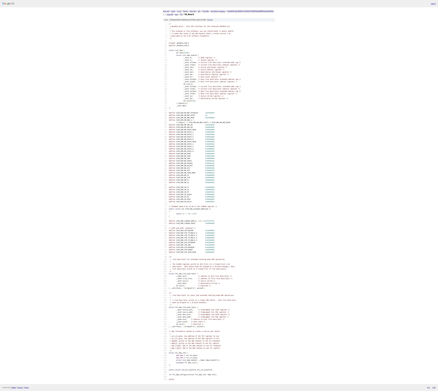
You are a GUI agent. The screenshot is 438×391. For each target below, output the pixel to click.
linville (205, 11)
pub (173, 11)
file (210, 20)
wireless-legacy (218, 11)
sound (170, 14)
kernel (166, 11)
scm (179, 11)
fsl (181, 14)
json (434, 387)
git (199, 11)
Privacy (20, 387)
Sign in (433, 4)
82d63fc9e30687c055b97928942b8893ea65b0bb (250, 11)
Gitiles (14, 387)
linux (185, 11)
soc (176, 14)
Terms (26, 387)
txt (428, 387)
